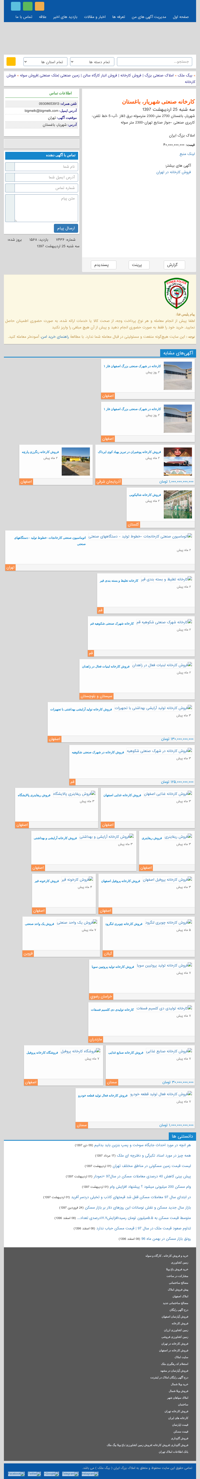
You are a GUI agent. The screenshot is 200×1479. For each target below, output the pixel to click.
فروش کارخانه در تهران (174, 172)
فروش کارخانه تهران (176, 1411)
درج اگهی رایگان (179, 1310)
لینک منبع (187, 154)
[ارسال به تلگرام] (39, 143)
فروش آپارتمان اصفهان (175, 1316)
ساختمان (183, 1404)
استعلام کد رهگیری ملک (174, 1364)
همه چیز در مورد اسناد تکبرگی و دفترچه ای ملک (154, 1155)
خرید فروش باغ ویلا (177, 1269)
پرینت (137, 265)
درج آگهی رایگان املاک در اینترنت (169, 1377)
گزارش (173, 265)
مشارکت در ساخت (177, 1276)
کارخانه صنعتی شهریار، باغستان (158, 102)
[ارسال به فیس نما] (55, 143)
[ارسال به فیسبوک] (8, 143)
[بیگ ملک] (100, 37)
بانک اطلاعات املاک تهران (173, 1452)
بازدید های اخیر (65, 17)
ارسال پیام (66, 228)
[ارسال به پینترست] (31, 143)
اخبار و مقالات (94, 17)
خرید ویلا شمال (179, 1384)
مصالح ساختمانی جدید (175, 1303)
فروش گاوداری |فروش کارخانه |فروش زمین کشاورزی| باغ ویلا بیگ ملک (147, 1445)
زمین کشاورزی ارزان (176, 1330)
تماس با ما (24, 17)
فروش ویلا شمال (178, 1391)
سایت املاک (181, 1357)
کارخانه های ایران (178, 1418)
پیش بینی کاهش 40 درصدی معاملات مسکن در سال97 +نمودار (142, 1176)
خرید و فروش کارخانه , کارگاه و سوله (166, 1256)
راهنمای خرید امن (55, 337)
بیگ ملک (185, 75)
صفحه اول (181, 17)
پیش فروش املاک (178, 1289)
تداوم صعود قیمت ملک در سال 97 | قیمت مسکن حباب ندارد (143, 1228)
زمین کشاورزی (179, 1262)
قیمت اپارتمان (180, 1425)
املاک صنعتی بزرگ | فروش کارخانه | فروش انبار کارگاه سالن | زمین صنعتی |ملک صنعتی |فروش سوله (96, 75)
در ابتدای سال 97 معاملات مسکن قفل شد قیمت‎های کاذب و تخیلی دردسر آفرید (131, 1197)
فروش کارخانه (180, 1323)
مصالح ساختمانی (178, 1283)
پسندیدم (102, 265)
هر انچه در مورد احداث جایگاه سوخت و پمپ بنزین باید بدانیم (143, 1145)
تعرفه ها (118, 17)
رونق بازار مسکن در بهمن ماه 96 (166, 1239)
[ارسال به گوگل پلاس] (16, 143)
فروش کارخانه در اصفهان (173, 1350)
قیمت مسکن (180, 1431)
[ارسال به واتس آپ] (47, 143)
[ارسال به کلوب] (63, 143)
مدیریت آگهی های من (149, 17)
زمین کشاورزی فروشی (174, 1337)
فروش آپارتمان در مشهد (174, 1371)
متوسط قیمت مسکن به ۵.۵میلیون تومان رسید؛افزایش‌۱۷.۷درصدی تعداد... (134, 1218)
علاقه (43, 17)
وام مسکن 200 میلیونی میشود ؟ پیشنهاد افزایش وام (150, 1187)
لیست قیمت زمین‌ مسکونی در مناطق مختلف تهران (152, 1166)
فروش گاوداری (179, 1438)
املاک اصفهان (180, 1296)
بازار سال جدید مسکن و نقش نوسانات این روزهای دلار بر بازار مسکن (138, 1207)
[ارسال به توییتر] (24, 143)
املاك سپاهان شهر (177, 1398)
